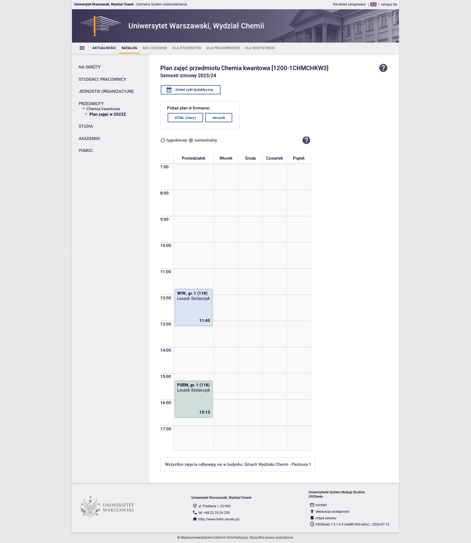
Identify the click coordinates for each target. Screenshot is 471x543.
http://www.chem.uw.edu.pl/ (219, 519)
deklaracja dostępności (333, 512)
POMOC (86, 150)
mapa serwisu (326, 518)
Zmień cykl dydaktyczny (193, 90)
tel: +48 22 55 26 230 (214, 513)
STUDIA (86, 126)
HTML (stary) (185, 118)
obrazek (218, 118)
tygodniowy (177, 140)
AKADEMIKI (89, 138)
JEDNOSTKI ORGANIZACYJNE (106, 91)
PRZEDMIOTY (91, 103)
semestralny (206, 140)
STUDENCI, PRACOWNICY (102, 79)
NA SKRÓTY (90, 67)
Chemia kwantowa (103, 108)
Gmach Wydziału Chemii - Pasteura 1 (277, 464)
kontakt (321, 505)
